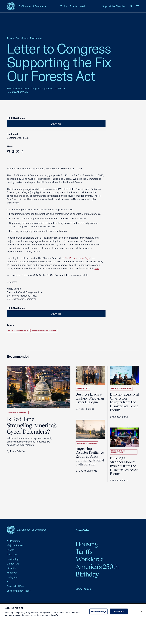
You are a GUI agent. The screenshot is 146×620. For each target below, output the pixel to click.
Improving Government (17, 412)
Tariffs (84, 551)
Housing (87, 544)
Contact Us (13, 563)
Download (56, 123)
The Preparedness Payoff (78, 258)
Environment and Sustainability (118, 452)
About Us (12, 554)
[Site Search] (131, 6)
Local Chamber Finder (18, 590)
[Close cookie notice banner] (141, 611)
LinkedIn (11, 567)
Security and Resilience (28, 38)
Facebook (12, 572)
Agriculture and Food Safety (44, 330)
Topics (63, 6)
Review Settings (98, 611)
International (83, 389)
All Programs (13, 540)
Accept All (119, 611)
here (97, 268)
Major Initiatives (15, 545)
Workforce (90, 559)
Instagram (12, 577)
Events (73, 6)
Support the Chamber (113, 6)
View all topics (83, 588)
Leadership (13, 559)
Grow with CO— (15, 586)
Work (83, 6)
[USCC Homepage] (26, 530)
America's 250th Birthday (97, 570)
